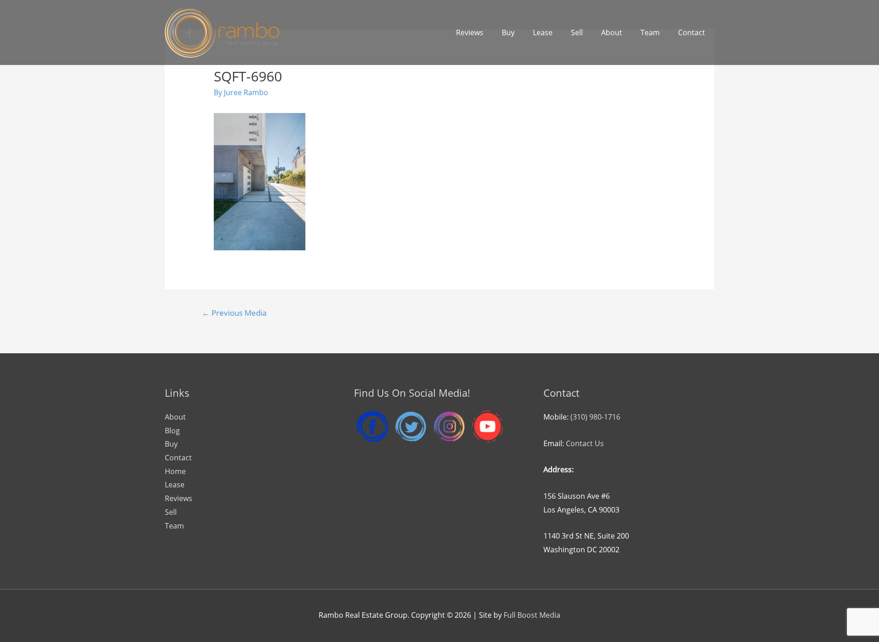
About (611, 32)
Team (650, 32)
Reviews (469, 32)
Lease (543, 32)
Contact (691, 32)
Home (175, 471)
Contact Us (585, 443)
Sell (577, 32)
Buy (508, 32)
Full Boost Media (532, 615)
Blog (172, 431)
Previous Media (234, 313)
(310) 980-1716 (595, 417)
